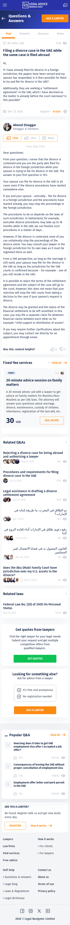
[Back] (5, 18)
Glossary (43, 34)
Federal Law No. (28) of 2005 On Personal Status (32, 606)
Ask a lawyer (55, 18)
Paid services (11, 853)
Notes (60, 34)
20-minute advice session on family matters (34, 382)
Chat (15, 138)
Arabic (57, 111)
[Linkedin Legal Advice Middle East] (48, 911)
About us (43, 877)
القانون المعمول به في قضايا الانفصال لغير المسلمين (40, 550)
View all (56, 362)
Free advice (10, 860)
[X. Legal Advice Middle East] (39, 911)
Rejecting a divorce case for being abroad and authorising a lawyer (33, 454)
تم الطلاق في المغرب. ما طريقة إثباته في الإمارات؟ (40, 512)
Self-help (8, 870)
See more (52, 420)
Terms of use (46, 884)
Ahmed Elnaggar (24, 125)
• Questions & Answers (17, 877)
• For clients (45, 846)
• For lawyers (46, 853)
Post (8, 34)
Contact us (44, 870)
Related (24, 34)
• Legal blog (10, 884)
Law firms (9, 846)
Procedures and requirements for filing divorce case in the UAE (31, 474)
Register (15, 826)
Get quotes (35, 658)
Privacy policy (46, 891)
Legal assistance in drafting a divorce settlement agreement (30, 493)
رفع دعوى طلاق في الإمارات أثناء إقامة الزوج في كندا (35, 531)
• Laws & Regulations (16, 891)
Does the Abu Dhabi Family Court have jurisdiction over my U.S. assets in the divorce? (30, 571)
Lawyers (8, 839)
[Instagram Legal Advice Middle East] (31, 911)
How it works (38, 826)
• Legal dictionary (13, 898)
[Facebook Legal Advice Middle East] (22, 911)
